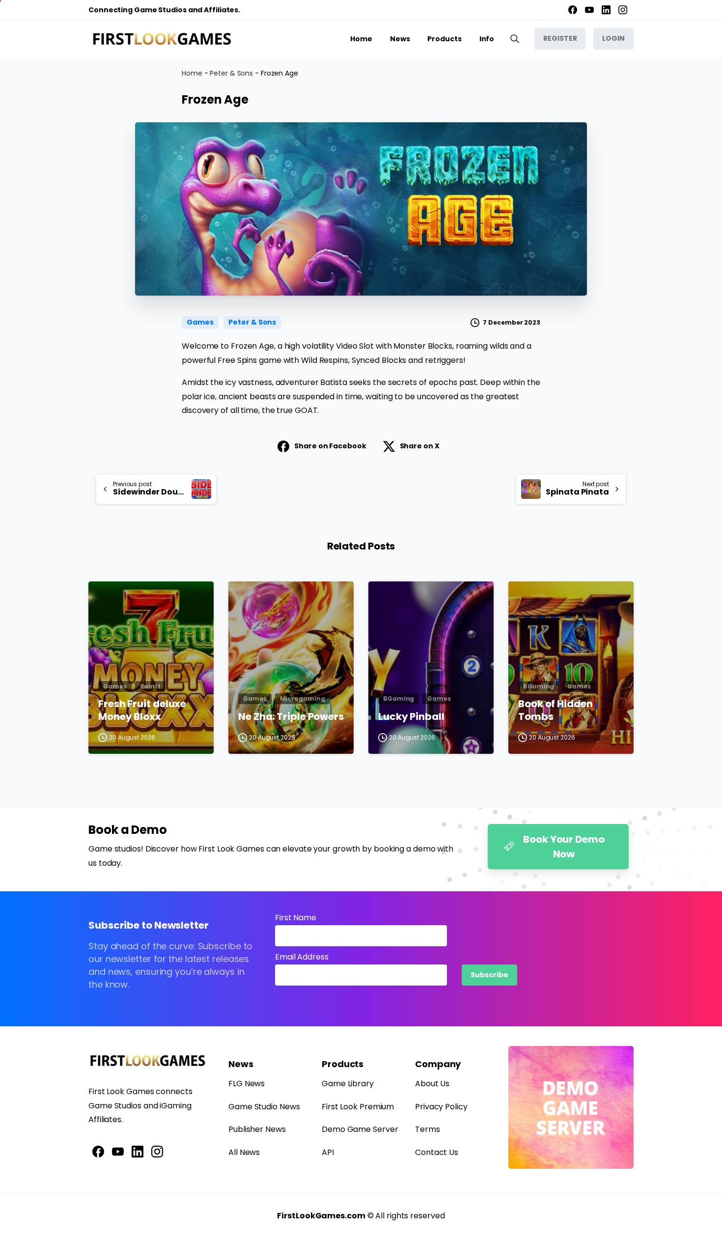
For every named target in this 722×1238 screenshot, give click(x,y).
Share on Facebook (330, 446)
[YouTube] (589, 9)
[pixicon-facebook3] (98, 1151)
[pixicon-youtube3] (118, 1151)
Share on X (420, 446)
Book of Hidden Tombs (555, 710)
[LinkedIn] (606, 9)
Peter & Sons (231, 73)
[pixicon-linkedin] (137, 1151)
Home (192, 73)
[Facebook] (572, 9)
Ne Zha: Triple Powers (291, 717)
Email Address (302, 957)
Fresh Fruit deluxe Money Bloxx (142, 710)
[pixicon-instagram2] (157, 1151)
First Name (295, 917)
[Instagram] (622, 9)
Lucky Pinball (411, 717)
